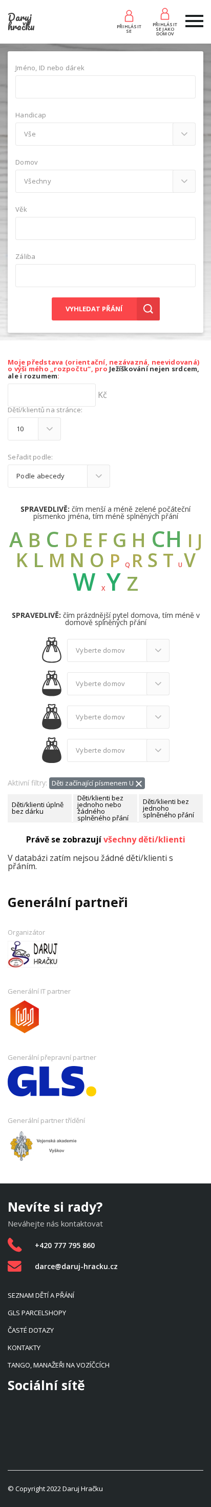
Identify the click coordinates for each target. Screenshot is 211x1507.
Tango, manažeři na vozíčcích (59, 1365)
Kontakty (24, 1347)
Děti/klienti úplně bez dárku (38, 808)
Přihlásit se (129, 29)
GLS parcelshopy (37, 1312)
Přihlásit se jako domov (165, 29)
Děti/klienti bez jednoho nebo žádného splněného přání (103, 808)
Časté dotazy (31, 1330)
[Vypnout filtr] (138, 783)
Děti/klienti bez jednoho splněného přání (168, 808)
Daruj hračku (21, 21)
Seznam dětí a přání (41, 1295)
